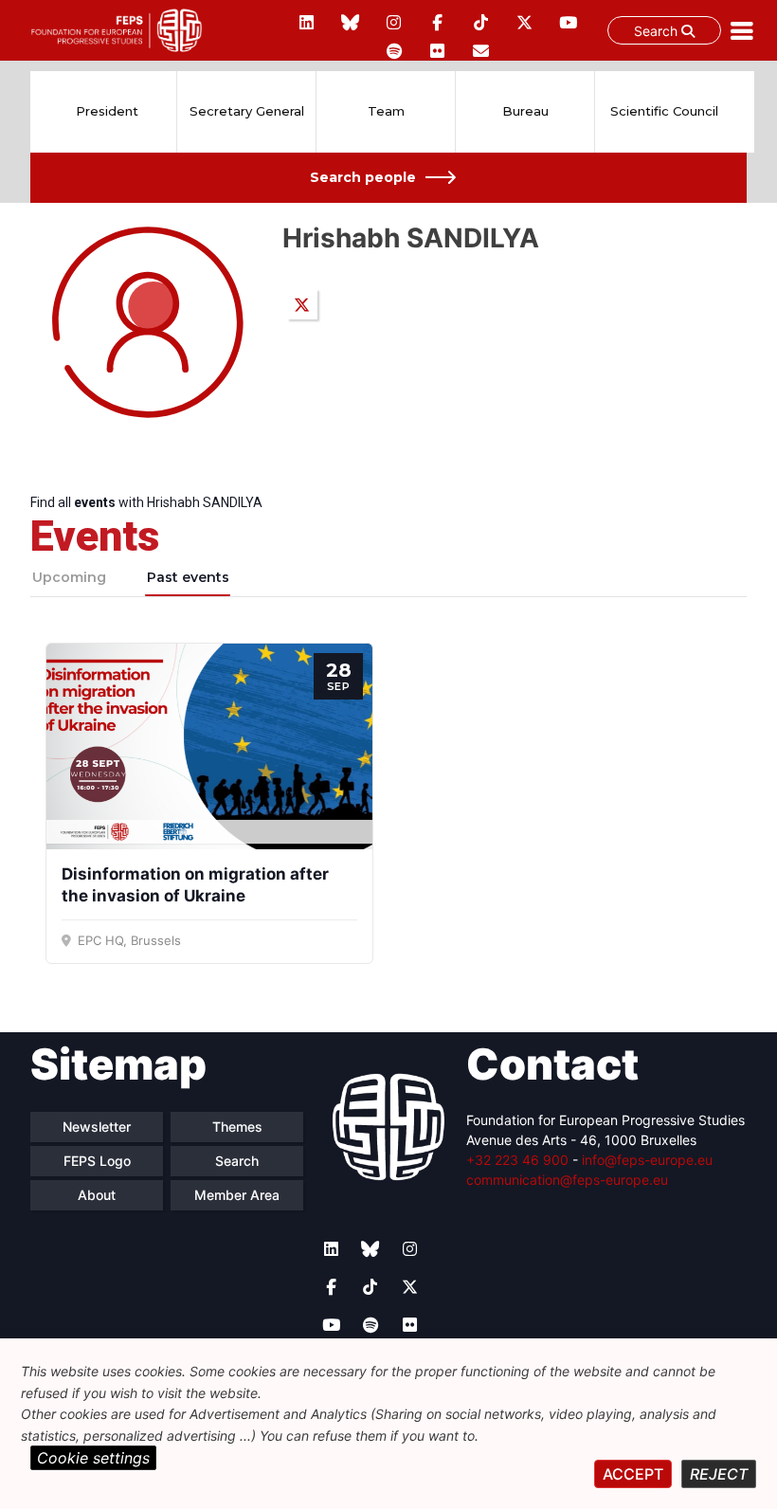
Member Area (237, 1195)
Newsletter (97, 1126)
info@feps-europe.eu (647, 1160)
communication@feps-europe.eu (567, 1180)
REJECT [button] (719, 1473)
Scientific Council (664, 110)
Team (386, 110)
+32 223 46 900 (517, 1160)
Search (657, 31)
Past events (188, 577)
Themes (237, 1126)
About (97, 1195)
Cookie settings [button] (93, 1457)
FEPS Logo (97, 1161)
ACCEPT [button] (633, 1473)
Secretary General (247, 110)
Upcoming (69, 577)
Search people (363, 177)
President (107, 110)
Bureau (525, 110)
